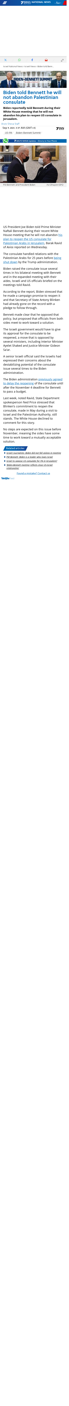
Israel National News (13, 67)
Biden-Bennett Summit (28, 133)
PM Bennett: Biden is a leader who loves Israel (29, 456)
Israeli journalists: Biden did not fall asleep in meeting (33, 452)
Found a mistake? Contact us (33, 473)
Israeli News (30, 67)
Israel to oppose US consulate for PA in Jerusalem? (31, 460)
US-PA (8, 133)
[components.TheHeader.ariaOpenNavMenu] (11, 2)
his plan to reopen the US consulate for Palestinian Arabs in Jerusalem (32, 239)
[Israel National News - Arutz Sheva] (36, 2)
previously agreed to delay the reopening (32, 381)
